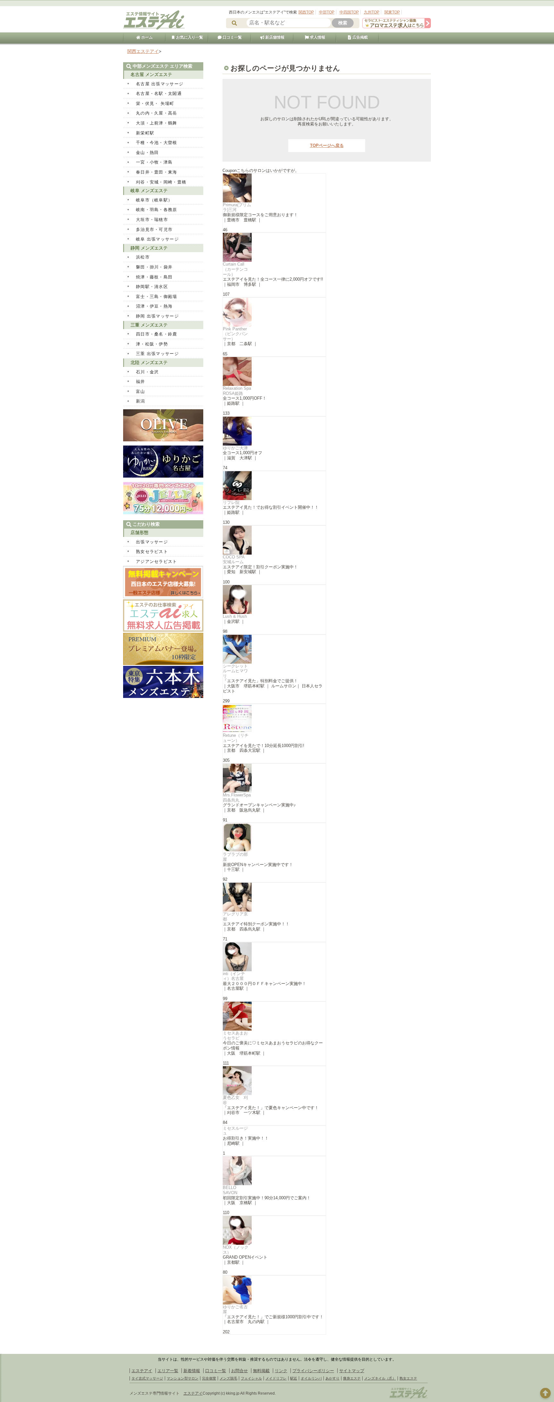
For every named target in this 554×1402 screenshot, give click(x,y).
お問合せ (239, 1370)
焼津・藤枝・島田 (154, 277)
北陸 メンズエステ (149, 362)
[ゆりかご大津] (274, 431)
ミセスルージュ (235, 1131)
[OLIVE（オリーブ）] (163, 440)
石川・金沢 (147, 372)
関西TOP (306, 12)
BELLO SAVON (230, 1190)
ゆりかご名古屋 (235, 1309)
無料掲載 (261, 1370)
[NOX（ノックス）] (274, 1230)
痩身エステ (352, 1378)
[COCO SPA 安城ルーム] (274, 540)
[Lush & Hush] (274, 599)
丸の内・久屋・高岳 (156, 113)
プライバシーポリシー (313, 1370)
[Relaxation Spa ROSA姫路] (274, 371)
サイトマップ (351, 1370)
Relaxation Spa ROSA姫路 (237, 391)
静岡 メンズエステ (149, 248)
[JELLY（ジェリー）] (163, 512)
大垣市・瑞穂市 (152, 219)
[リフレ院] (274, 485)
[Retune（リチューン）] (274, 718)
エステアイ (141, 1370)
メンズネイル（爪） (380, 1378)
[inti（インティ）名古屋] (274, 956)
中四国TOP (349, 12)
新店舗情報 (274, 37)
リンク (281, 1370)
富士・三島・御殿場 (156, 296)
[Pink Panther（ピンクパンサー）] (274, 312)
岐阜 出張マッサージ (157, 239)
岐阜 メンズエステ (149, 190)
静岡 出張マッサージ (157, 316)
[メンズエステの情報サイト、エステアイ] (154, 28)
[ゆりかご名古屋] (274, 1290)
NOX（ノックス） (235, 1250)
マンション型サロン (182, 1378)
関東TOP (392, 12)
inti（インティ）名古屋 (234, 976)
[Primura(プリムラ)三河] (274, 188)
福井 (140, 381)
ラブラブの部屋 (235, 857)
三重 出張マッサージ (157, 353)
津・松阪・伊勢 (152, 344)
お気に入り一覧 (189, 37)
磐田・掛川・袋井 (154, 267)
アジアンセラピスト (156, 561)
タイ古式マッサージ (147, 1378)
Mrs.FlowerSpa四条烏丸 (237, 798)
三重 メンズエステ (149, 324)
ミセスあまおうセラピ (235, 1036)
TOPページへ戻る (327, 145)
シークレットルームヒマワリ (235, 671)
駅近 (293, 1378)
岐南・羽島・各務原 (156, 209)
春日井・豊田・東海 (156, 172)
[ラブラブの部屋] (274, 837)
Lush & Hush (235, 616)
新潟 (140, 401)
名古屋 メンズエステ (151, 74)
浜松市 (143, 257)
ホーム (146, 37)
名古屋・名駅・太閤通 (159, 93)
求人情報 (317, 37)
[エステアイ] (408, 1398)
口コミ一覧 (232, 37)
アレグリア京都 (235, 917)
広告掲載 (359, 37)
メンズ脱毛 (228, 1378)
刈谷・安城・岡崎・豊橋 (161, 182)
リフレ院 (231, 502)
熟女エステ (408, 1378)
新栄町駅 (145, 133)
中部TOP (326, 12)
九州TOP (371, 12)
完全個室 (209, 1378)
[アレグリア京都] (274, 897)
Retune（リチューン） (235, 738)
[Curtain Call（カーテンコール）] (274, 247)
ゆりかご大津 (235, 448)
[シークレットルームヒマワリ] (274, 649)
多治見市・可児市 (154, 229)
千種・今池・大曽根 (156, 142)
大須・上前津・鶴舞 (156, 123)
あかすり (332, 1378)
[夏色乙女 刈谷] (274, 1080)
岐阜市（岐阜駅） (154, 200)
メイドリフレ (276, 1378)
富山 (140, 391)
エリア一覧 (167, 1370)
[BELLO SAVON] (274, 1170)
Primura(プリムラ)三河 (237, 207)
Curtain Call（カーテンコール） (235, 269)
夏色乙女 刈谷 (235, 1100)
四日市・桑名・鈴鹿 (156, 334)
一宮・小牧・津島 (154, 162)
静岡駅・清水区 (152, 286)
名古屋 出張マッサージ (159, 83)
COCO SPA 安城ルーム (235, 560)
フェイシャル (251, 1378)
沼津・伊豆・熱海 (154, 306)
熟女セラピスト (152, 551)
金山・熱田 (147, 152)
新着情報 (191, 1370)
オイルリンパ (311, 1378)
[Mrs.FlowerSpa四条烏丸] (274, 778)
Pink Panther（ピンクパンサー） (235, 334)
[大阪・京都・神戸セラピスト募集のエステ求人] (396, 26)
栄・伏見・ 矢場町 (155, 103)
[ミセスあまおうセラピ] (274, 1016)
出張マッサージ (152, 542)
